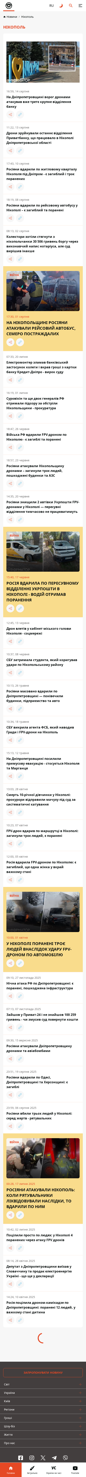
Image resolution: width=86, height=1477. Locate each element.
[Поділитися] (10, 115)
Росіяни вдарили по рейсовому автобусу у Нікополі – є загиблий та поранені (42, 207)
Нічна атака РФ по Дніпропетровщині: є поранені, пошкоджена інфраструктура (39, 985)
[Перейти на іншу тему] (61, 5)
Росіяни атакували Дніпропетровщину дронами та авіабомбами (39, 1048)
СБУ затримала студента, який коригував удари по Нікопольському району (41, 662)
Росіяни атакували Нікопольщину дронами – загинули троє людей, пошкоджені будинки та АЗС (35, 471)
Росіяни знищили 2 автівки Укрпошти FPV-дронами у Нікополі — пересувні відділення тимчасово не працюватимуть (42, 507)
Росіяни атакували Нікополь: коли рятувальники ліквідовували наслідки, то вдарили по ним (40, 1198)
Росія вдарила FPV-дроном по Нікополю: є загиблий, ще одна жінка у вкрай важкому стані (41, 867)
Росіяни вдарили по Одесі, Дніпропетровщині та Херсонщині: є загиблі (37, 1082)
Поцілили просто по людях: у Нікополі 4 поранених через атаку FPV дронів (39, 1237)
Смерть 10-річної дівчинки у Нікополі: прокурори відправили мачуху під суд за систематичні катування (41, 800)
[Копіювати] (20, 115)
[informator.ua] (8, 5)
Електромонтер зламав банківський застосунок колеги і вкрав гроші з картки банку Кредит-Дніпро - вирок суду (41, 367)
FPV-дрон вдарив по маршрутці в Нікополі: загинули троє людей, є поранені (42, 833)
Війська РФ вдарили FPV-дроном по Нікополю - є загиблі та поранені (36, 437)
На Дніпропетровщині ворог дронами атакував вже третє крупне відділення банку (38, 102)
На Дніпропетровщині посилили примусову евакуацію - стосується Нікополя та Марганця (42, 763)
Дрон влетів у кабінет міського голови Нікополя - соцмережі (38, 631)
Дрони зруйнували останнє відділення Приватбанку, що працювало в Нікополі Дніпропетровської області (40, 138)
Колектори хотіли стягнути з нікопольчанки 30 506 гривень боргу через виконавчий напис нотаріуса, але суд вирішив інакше (42, 243)
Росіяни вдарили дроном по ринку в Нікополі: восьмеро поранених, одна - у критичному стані (39, 1380)
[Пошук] (70, 5)
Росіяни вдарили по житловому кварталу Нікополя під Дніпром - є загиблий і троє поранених (41, 174)
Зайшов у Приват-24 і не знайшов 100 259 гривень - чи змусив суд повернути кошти (42, 1017)
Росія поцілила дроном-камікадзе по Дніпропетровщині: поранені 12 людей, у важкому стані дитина (40, 1307)
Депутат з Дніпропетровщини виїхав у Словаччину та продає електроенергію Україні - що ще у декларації (39, 1271)
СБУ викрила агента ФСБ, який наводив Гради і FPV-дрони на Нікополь (40, 729)
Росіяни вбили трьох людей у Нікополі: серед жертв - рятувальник (39, 1115)
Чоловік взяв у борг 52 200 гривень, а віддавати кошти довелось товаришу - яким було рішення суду (39, 1416)
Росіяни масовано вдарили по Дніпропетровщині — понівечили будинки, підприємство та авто (34, 696)
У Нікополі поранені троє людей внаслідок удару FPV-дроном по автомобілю (38, 949)
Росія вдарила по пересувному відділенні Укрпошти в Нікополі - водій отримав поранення (42, 591)
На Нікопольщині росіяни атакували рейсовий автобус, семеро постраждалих (41, 328)
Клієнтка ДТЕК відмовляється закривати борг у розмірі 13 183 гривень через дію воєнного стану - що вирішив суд (40, 1343)
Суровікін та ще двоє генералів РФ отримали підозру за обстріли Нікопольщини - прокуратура (35, 403)
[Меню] (80, 5)
